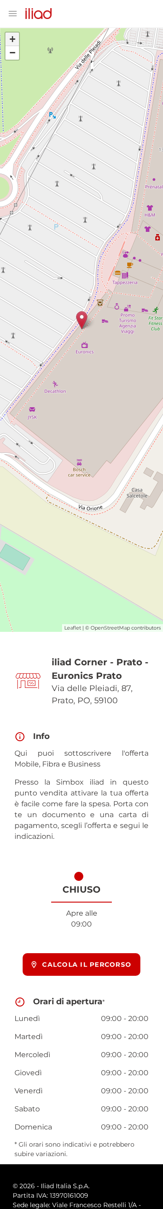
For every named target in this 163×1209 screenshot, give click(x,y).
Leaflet (72, 628)
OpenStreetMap (110, 628)
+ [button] (12, 39)
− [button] (12, 52)
